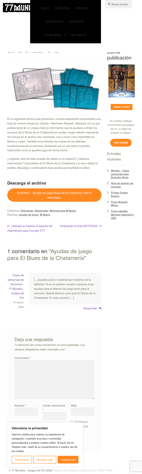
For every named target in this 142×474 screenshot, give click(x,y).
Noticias (81, 8)
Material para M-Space (63, 210)
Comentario (23, 358)
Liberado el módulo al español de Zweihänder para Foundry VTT (29, 228)
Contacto (76, 22)
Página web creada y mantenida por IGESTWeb (82, 470)
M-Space (45, 214)
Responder (90, 308)
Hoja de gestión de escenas (122, 184)
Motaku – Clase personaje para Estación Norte (120, 174)
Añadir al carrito (122, 106)
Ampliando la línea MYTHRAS (78, 226)
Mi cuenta (79, 35)
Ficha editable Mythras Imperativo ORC (122, 214)
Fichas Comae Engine (119, 194)
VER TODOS (121, 142)
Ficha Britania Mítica (119, 203)
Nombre (20, 405)
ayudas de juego (29, 214)
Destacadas (41, 210)
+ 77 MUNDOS (52, 35)
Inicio (45, 8)
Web (74, 405)
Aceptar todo (68, 459)
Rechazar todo (45, 459)
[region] (45, 444)
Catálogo (62, 8)
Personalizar (22, 459)
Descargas (54, 22)
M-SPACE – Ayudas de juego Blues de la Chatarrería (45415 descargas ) (54, 195)
